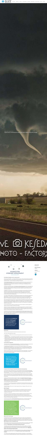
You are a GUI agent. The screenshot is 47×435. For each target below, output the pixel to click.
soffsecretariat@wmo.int (37, 271)
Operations (17, 1)
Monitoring (28, 1)
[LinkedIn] (35, 274)
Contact (41, 1)
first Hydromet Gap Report (9, 282)
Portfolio (20, 1)
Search (44, 1)
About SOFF (13, 1)
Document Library (24, 1)
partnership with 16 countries (9, 346)
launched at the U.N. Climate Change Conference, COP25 (24, 311)
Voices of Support (37, 1)
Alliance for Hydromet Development (20, 286)
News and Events (33, 1)
